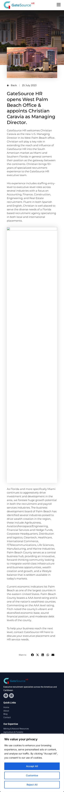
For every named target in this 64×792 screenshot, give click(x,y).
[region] (32, 763)
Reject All (32, 784)
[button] (32, 655)
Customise (32, 775)
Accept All (32, 766)
